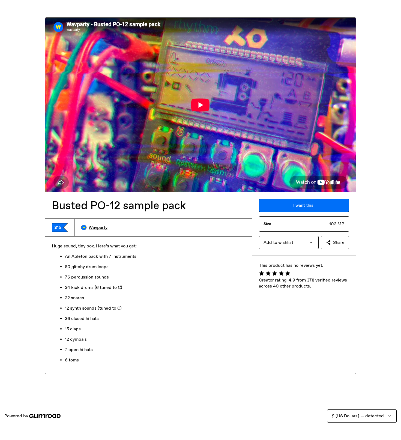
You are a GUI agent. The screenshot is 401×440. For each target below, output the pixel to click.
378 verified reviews (327, 280)
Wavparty (98, 227)
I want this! (304, 205)
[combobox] (289, 242)
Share (339, 242)
